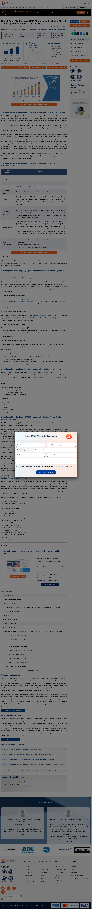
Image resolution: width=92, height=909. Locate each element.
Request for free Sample (46, 472)
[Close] (76, 434)
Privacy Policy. (63, 466)
